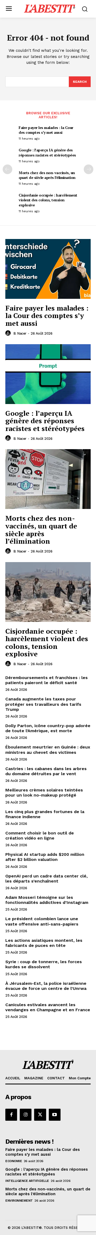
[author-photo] (8, 333)
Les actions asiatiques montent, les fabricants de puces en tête (43, 943)
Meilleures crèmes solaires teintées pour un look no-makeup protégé (44, 792)
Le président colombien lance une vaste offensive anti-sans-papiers (41, 921)
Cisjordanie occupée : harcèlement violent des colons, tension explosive (48, 200)
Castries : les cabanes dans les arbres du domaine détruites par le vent (46, 771)
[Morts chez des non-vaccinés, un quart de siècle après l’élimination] (48, 479)
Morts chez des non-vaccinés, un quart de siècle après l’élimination (47, 175)
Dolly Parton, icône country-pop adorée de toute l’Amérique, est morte (47, 728)
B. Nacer (19, 333)
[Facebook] (11, 1114)
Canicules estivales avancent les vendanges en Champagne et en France (47, 1007)
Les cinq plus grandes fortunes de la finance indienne (44, 814)
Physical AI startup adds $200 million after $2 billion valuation (44, 857)
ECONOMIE (13, 1161)
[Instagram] (25, 1114)
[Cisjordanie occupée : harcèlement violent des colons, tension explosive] (48, 592)
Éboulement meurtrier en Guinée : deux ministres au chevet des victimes (47, 749)
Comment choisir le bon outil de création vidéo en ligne (39, 835)
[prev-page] (7, 169)
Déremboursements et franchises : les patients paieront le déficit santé (46, 680)
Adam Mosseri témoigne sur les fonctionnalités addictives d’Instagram (46, 900)
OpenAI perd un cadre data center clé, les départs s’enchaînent (46, 878)
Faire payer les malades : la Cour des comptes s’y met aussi (46, 130)
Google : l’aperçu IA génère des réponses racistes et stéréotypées (47, 152)
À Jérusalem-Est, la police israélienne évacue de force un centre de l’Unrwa (45, 986)
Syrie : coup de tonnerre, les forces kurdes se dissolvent (43, 964)
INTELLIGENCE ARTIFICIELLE (27, 1181)
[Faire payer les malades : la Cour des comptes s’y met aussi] (48, 269)
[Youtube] (55, 1114)
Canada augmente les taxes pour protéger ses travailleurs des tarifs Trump (43, 704)
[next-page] (88, 169)
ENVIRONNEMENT (19, 1200)
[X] (40, 1114)
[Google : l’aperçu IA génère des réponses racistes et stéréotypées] (48, 374)
